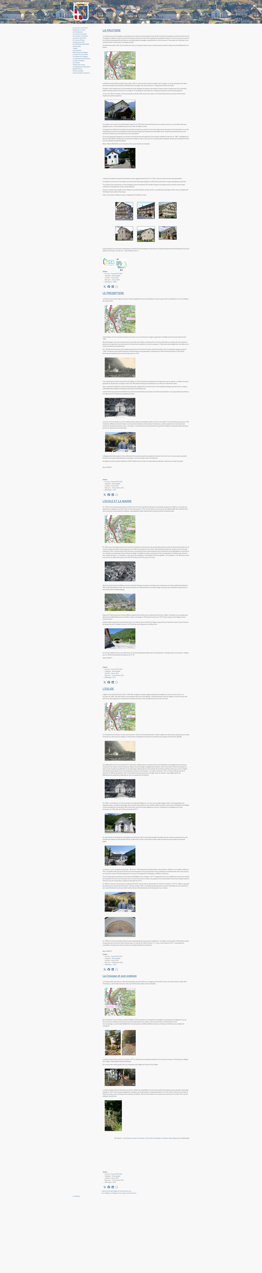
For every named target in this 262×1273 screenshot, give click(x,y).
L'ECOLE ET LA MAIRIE (117, 501)
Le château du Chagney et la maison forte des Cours (119, 1193)
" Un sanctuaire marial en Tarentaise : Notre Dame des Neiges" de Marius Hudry (147, 1138)
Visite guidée (116, 275)
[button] (104, 286)
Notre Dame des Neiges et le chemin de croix (117, 1191)
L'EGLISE (108, 688)
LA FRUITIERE (112, 30)
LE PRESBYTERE (113, 293)
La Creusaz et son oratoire (120, 976)
